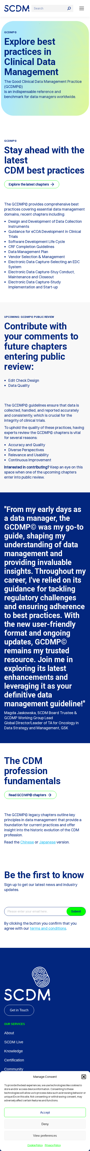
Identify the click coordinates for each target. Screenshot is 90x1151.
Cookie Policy (35, 1145)
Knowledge (13, 1051)
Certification (14, 1060)
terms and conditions (48, 928)
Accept (45, 1112)
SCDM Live (13, 1042)
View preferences (45, 1135)
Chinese (27, 842)
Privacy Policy (53, 1145)
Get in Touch (19, 1010)
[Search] (69, 8)
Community (13, 1069)
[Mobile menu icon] (81, 8)
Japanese (47, 842)
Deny (45, 1124)
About (9, 1033)
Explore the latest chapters (29, 184)
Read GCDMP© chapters (28, 795)
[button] (84, 1077)
